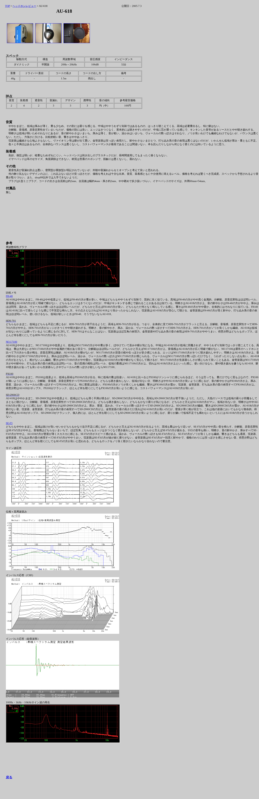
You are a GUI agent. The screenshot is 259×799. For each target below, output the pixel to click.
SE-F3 (9, 423)
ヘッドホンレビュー (24, 5)
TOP (7, 5)
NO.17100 (11, 341)
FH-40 (9, 296)
